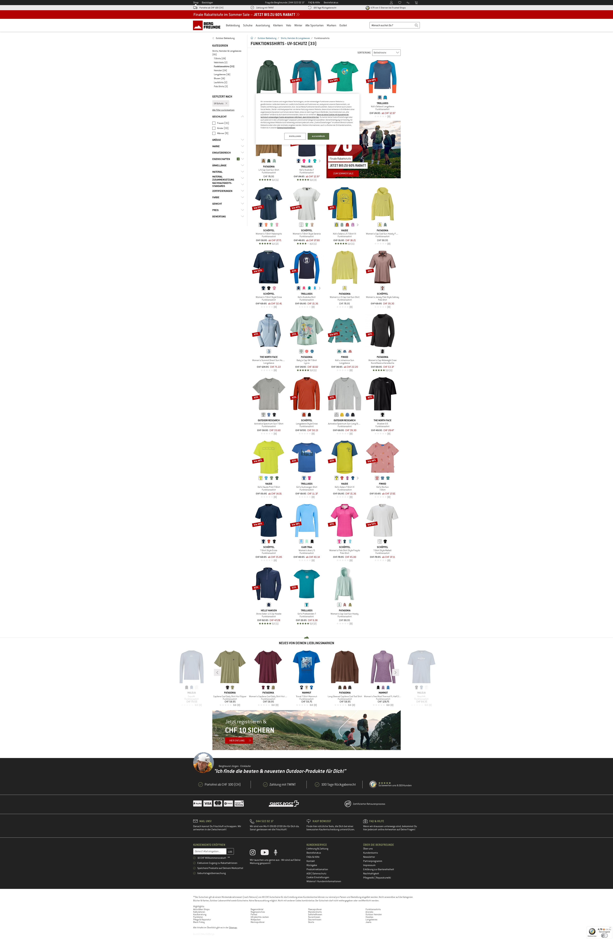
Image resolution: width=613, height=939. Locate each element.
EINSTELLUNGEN (295, 136)
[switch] (604, 936)
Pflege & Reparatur (202, 919)
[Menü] (610, 928)
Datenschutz (319, 873)
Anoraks (369, 911)
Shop (196, 2)
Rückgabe (311, 865)
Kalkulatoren (199, 911)
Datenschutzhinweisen (286, 128)
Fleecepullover (315, 909)
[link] (228, 38)
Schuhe (248, 25)
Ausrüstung (263, 25)
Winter (298, 25)
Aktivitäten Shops (201, 909)
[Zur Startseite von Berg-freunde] (208, 25)
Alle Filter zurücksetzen (223, 110)
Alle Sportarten (314, 25)
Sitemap (233, 927)
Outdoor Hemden (374, 914)
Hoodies (369, 917)
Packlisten (198, 917)
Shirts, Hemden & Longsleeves (295, 38)
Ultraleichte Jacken (260, 917)
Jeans (368, 922)
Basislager (207, 2)
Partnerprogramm (372, 861)
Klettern (278, 25)
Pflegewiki (369, 877)
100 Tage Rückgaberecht (324, 7)
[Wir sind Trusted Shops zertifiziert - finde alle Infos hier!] (373, 784)
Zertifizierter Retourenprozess (369, 804)
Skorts (311, 922)
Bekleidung (233, 25)
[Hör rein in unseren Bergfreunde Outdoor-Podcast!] (278, 853)
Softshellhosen (315, 914)
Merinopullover (258, 922)
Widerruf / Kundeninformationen (323, 881)
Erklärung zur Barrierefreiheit (378, 869)
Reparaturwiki (383, 877)
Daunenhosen (314, 919)
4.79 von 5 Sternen (388, 7)
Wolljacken (256, 919)
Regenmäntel (257, 909)
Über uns (368, 848)
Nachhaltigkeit (371, 873)
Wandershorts (315, 911)
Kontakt (310, 861)
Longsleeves (371, 919)
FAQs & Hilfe (312, 857)
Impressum (369, 865)
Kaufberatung (199, 914)
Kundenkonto (370, 852)
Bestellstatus (313, 852)
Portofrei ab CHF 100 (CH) (211, 7)
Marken (331, 25)
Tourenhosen (314, 917)
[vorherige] (293, 161)
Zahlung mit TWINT (265, 7)
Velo (288, 25)
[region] (307, 119)
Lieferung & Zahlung (317, 848)
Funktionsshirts (373, 909)
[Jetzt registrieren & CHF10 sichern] (306, 730)
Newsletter (369, 857)
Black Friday (199, 922)
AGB (308, 873)
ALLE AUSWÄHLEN (318, 136)
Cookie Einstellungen (317, 877)
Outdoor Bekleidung (267, 38)
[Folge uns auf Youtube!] (267, 853)
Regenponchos (258, 911)
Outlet (343, 25)
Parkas (254, 914)
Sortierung (364, 52)
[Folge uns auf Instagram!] (255, 853)
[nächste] (319, 161)
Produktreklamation (317, 869)
